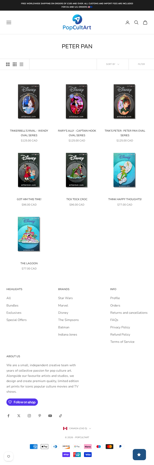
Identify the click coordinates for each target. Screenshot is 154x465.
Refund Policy (120, 334)
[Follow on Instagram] (29, 416)
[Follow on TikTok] (61, 416)
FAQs (114, 320)
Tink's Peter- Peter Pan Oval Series (125, 133)
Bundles (12, 305)
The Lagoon (29, 263)
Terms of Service (122, 342)
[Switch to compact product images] (21, 64)
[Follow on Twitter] (19, 416)
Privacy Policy (120, 327)
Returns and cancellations (129, 313)
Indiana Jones (67, 334)
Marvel (63, 305)
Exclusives (13, 313)
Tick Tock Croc (76, 199)
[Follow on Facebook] (8, 416)
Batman (63, 327)
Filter (141, 64)
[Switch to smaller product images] (14, 64)
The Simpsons (68, 320)
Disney (63, 313)
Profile (115, 298)
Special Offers (16, 320)
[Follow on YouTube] (50, 416)
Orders (115, 305)
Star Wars (65, 298)
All (8, 298)
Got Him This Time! (29, 199)
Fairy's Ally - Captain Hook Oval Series (77, 133)
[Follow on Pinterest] (40, 416)
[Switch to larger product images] (8, 64)
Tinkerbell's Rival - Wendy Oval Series (29, 133)
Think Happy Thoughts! (125, 199)
